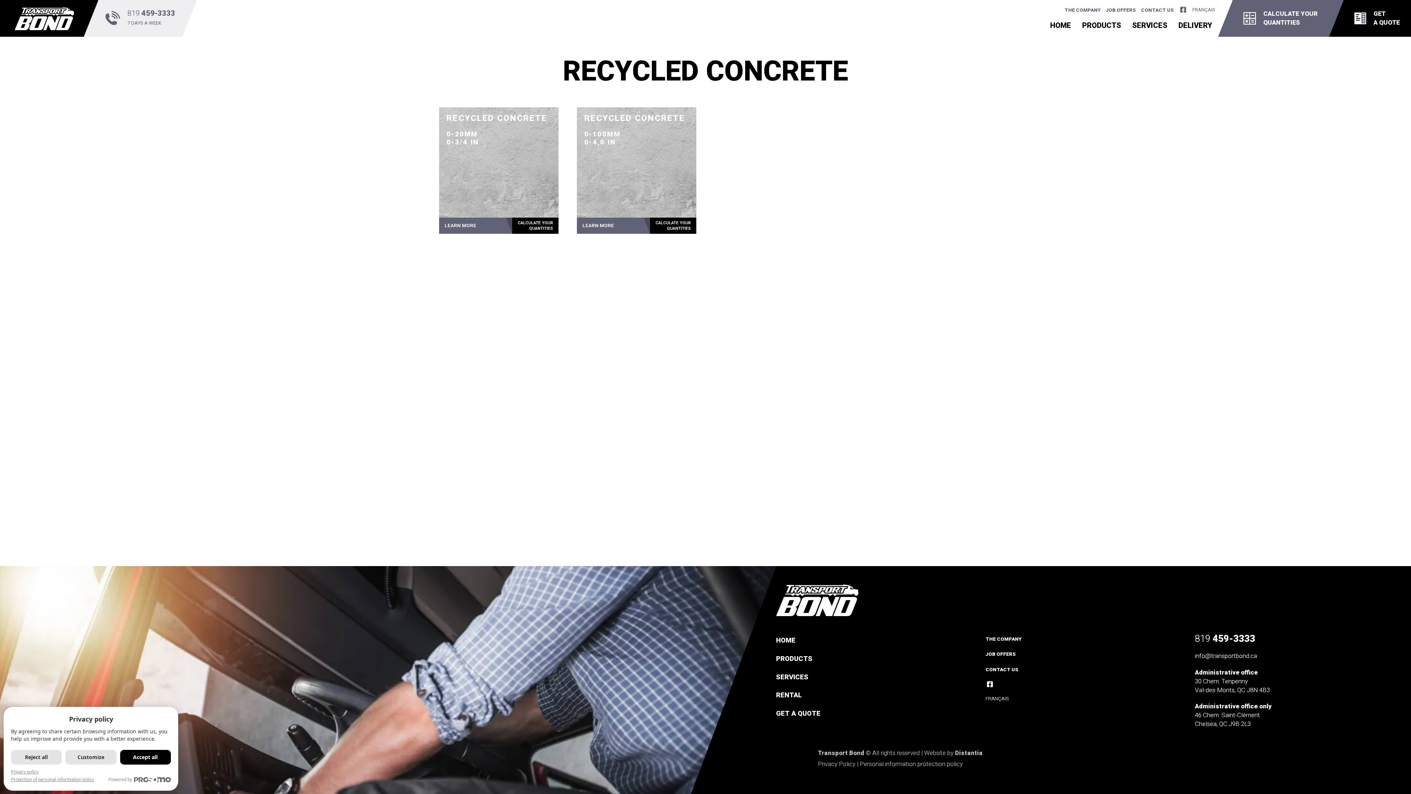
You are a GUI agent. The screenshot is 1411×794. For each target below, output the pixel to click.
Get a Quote (798, 713)
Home (1060, 26)
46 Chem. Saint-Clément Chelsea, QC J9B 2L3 (1227, 720)
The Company (1082, 10)
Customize (91, 757)
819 (1225, 639)
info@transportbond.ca (1226, 656)
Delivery (1195, 26)
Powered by (120, 779)
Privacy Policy (836, 764)
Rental (789, 695)
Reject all (36, 757)
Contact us (1157, 10)
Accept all (145, 757)
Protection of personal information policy (52, 779)
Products (1101, 26)
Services (1149, 26)
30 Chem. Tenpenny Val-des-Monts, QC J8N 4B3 (1232, 686)
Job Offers (1121, 10)
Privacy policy (25, 772)
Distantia (969, 753)
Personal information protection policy (911, 764)
